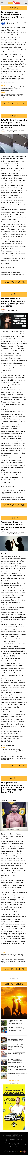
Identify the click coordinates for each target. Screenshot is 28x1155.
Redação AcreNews (13, 24)
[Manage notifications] (24, 1151)
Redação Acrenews (13, 132)
